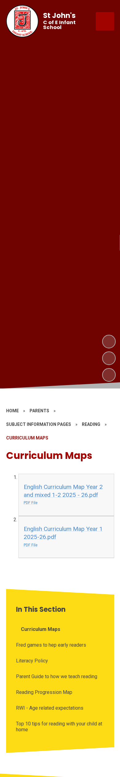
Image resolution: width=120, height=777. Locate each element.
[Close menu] (105, 21)
